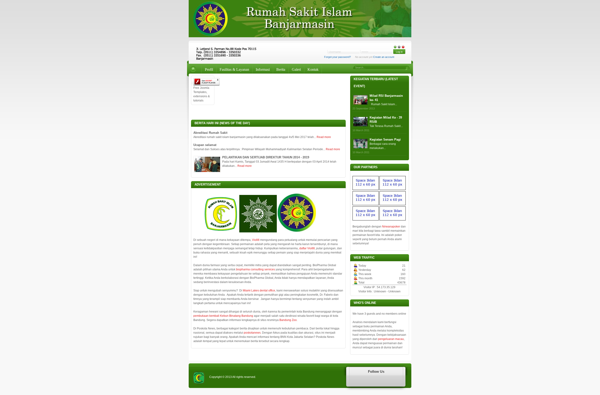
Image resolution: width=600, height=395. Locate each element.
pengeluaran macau (391, 339)
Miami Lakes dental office (259, 290)
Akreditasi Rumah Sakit (210, 132)
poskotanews (252, 332)
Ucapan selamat (204, 145)
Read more (324, 137)
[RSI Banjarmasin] (226, 51)
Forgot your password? (337, 57)
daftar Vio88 (307, 248)
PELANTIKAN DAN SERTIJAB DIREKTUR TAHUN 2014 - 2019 (265, 157)
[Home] (194, 69)
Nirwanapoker (391, 226)
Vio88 (255, 240)
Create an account (383, 57)
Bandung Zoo (288, 320)
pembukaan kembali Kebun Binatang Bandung (223, 315)
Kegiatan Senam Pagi (385, 139)
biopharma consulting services (255, 269)
